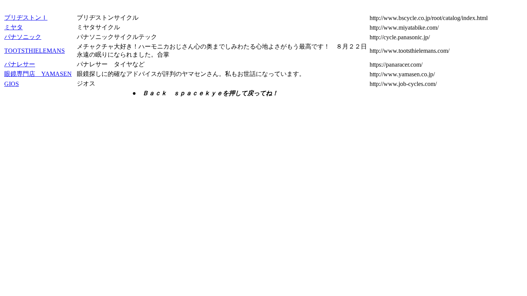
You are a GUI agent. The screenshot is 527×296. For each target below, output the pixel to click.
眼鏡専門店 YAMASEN (38, 74)
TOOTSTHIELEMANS (34, 50)
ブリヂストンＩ (25, 17)
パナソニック (22, 37)
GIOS (11, 84)
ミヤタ (13, 27)
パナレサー (19, 64)
